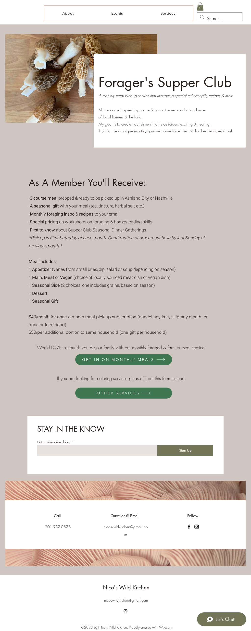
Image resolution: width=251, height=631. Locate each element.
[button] (200, 6)
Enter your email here (53, 442)
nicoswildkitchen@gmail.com (126, 600)
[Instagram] (197, 527)
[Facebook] (189, 527)
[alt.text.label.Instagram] (125, 611)
